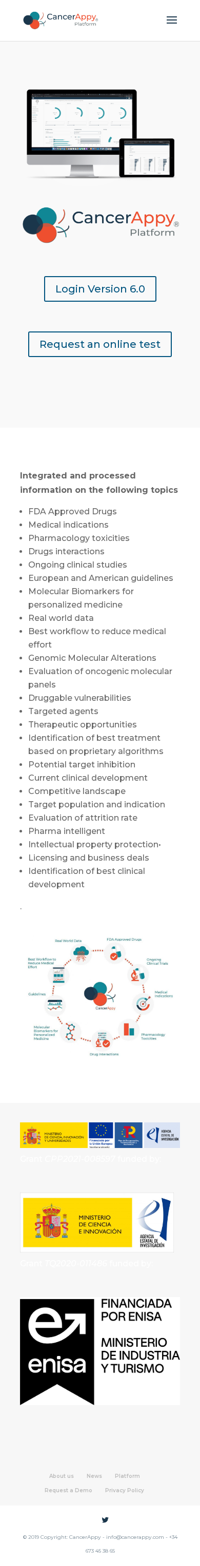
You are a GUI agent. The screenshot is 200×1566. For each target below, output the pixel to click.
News (94, 1476)
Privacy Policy (124, 1490)
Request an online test (100, 344)
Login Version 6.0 (100, 289)
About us (61, 1476)
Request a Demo (68, 1490)
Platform (127, 1476)
